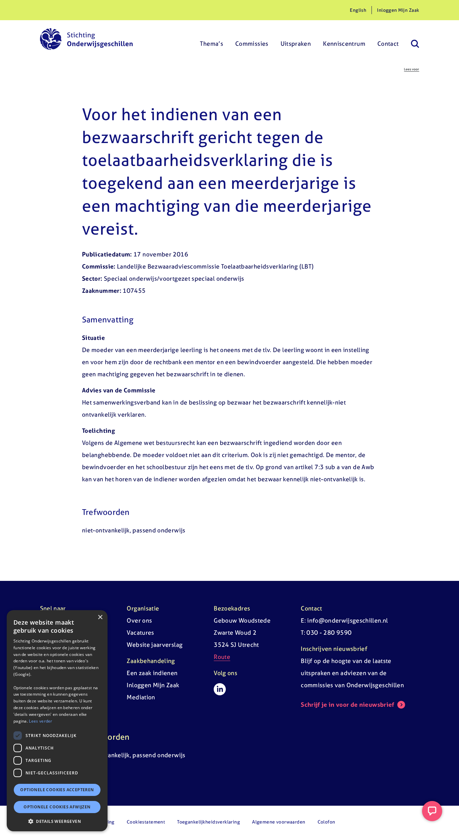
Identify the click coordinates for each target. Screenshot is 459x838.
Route (222, 657)
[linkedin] (220, 689)
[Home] (86, 39)
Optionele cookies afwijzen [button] (57, 807)
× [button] (99, 617)
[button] (57, 821)
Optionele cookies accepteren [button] (57, 790)
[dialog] (57, 720)
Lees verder (40, 721)
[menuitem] (211, 39)
